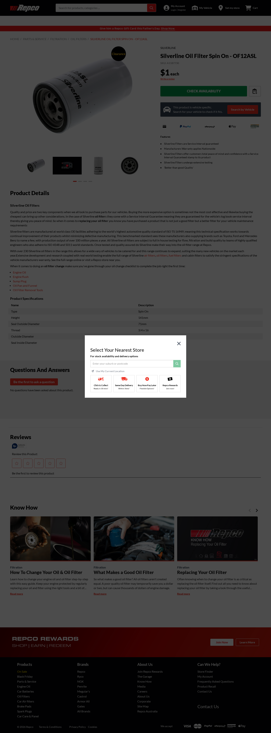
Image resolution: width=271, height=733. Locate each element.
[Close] (179, 344)
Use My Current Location (110, 371)
